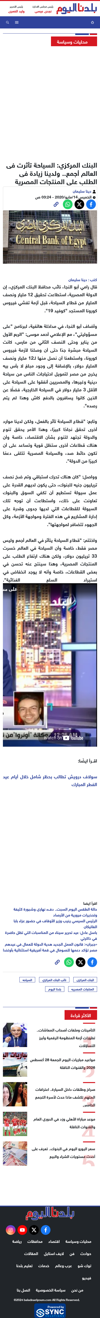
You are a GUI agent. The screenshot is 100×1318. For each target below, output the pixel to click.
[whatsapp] (56, 204)
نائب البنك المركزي (54, 979)
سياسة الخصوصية (51, 1289)
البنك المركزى (85, 979)
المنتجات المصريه (82, 989)
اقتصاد (54, 1240)
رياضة (17, 1240)
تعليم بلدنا (24, 1265)
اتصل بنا (23, 1289)
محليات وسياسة (78, 1240)
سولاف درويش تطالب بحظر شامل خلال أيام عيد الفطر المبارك (50, 780)
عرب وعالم (63, 1265)
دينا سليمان (82, 190)
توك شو (84, 1265)
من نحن (77, 1289)
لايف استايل (54, 1253)
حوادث (85, 1253)
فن (72, 1253)
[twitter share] (79, 204)
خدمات (43, 1265)
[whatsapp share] (68, 204)
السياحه (27, 979)
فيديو (86, 1277)
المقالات (31, 1253)
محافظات (34, 1240)
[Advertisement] (50, 102)
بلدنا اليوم (54, 989)
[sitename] (50, 1213)
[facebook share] (91, 204)
